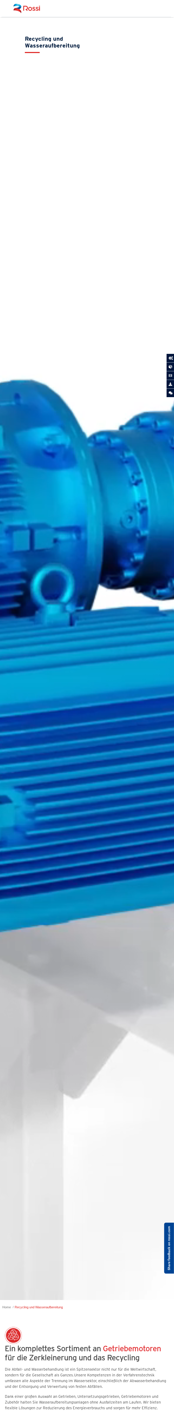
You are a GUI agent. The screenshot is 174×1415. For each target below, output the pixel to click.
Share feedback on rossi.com (169, 1248)
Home (6, 1307)
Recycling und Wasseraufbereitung (39, 1307)
